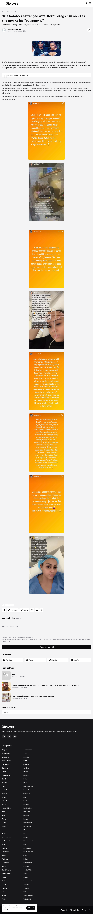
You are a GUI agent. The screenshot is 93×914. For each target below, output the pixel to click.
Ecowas (4, 782)
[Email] (37, 610)
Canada (26, 764)
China (4, 772)
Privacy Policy (75, 910)
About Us (64, 910)
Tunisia (4, 888)
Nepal (25, 837)
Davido (4, 779)
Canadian (5, 768)
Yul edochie (27, 899)
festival (4, 790)
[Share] (89, 30)
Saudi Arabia (6, 870)
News (4, 844)
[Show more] (41, 610)
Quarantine (5, 863)
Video (4, 895)
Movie (25, 830)
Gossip (4, 804)
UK (3, 892)
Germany (26, 793)
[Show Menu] (3, 3)
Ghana (4, 797)
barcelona (5, 757)
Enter (4, 786)
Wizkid (4, 899)
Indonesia (26, 812)
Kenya (25, 819)
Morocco (5, 830)
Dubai (25, 779)
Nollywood (27, 848)
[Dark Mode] (86, 3)
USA (25, 892)
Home (3, 12)
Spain (25, 873)
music (4, 833)
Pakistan (5, 859)
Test (13, 674)
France (4, 793)
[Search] (90, 3)
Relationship (27, 863)
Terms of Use (86, 910)
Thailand (26, 884)
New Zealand (28, 841)
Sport (4, 877)
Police (25, 859)
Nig (24, 844)
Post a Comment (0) (47, 647)
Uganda (26, 888)
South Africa (27, 870)
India (3, 812)
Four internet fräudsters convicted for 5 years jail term (33, 696)
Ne (24, 833)
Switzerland (27, 881)
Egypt (25, 782)
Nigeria (4, 848)
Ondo (25, 855)
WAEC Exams (28, 895)
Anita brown (27, 750)
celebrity (26, 768)
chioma (25, 772)
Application (6, 753)
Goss (25, 801)
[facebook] (4, 736)
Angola (4, 750)
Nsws (4, 855)
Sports (25, 877)
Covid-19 (26, 775)
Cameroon (5, 764)
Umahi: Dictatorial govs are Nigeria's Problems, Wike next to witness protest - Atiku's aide (46, 685)
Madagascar (27, 823)
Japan (4, 819)
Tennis (4, 884)
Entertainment (11, 12)
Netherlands (6, 841)
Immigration (27, 808)
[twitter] (9, 736)
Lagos (4, 823)
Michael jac (27, 826)
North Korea (6, 852)
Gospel (4, 801)
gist (24, 797)
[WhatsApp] (32, 610)
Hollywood (27, 804)
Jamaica (26, 815)
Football (26, 790)
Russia (4, 866)
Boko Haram (6, 761)
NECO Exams (6, 837)
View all (18, 618)
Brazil (25, 761)
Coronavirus (6, 775)
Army (25, 753)
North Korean (28, 852)
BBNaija (26, 757)
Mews (4, 826)
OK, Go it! (31, 908)
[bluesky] (15, 736)
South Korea (6, 873)
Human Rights (7, 808)
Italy (3, 815)
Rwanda (26, 866)
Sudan (4, 881)
